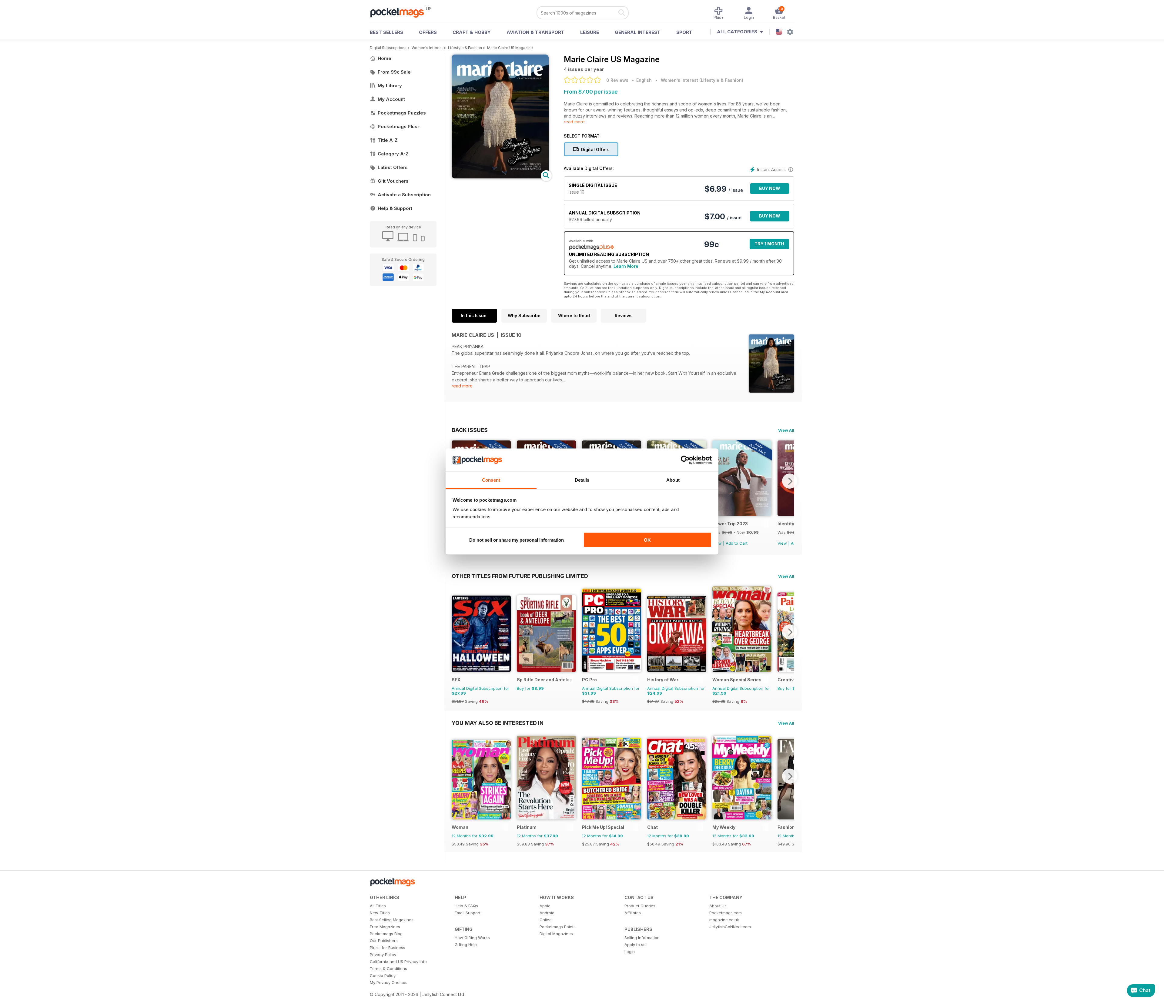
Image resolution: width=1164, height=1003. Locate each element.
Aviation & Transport (535, 32)
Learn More (626, 266)
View (782, 543)
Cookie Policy (383, 975)
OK (647, 539)
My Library (390, 85)
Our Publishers (384, 940)
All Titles (378, 905)
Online (546, 919)
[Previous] (456, 631)
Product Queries (639, 905)
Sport (684, 32)
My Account (391, 99)
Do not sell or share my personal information (516, 539)
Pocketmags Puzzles (402, 113)
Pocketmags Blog (386, 933)
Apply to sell (635, 944)
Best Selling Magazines (391, 919)
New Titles (380, 912)
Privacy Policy (383, 954)
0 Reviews (617, 80)
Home (384, 58)
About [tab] (673, 480)
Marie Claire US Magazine (510, 47)
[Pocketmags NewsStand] (400, 12)
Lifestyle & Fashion (465, 47)
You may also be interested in (498, 723)
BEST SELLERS (386, 32)
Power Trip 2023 (730, 523)
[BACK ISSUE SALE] (741, 514)
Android (547, 912)
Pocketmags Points (558, 926)
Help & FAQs (466, 905)
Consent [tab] (491, 480)
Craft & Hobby (472, 32)
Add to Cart (737, 543)
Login (629, 951)
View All (786, 430)
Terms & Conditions (388, 968)
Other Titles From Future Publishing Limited (520, 576)
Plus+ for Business (387, 947)
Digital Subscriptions (388, 47)
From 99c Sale (394, 72)
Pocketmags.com (725, 912)
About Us (718, 905)
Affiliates (632, 912)
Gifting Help (466, 944)
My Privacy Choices (388, 982)
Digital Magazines (556, 933)
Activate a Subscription (404, 195)
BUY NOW (769, 188)
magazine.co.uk (724, 919)
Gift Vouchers (393, 181)
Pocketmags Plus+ (399, 126)
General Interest (638, 32)
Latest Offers (393, 167)
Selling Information (642, 937)
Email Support (467, 912)
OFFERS (428, 32)
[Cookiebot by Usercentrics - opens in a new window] (685, 460)
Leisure (589, 32)
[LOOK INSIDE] (500, 176)
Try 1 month (769, 243)
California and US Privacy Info (398, 961)
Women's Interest (427, 47)
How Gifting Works (472, 937)
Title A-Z (388, 140)
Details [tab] (582, 480)
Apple (545, 905)
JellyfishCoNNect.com (730, 926)
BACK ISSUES (470, 430)
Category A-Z (393, 154)
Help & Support (395, 208)
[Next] (789, 481)
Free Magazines (385, 926)
